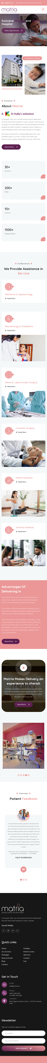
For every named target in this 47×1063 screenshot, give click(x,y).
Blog (3, 961)
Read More (11, 298)
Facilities (27, 948)
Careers (5, 964)
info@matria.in (14, 986)
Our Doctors (6, 952)
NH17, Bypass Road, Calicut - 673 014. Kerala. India (25, 1002)
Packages (5, 955)
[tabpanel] (23, 30)
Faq (25, 961)
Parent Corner (29, 952)
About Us (27, 955)
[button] (18, 775)
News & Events (7, 958)
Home (4, 948)
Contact (27, 958)
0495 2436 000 (24, 3)
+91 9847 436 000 (36, 3)
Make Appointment (12, 32)
